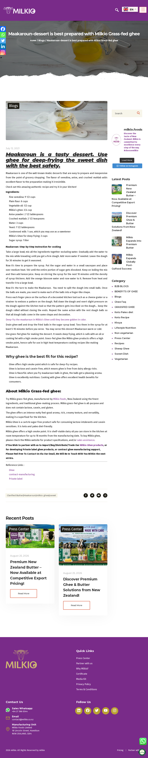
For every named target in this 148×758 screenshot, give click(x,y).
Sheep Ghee (122, 348)
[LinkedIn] (78, 710)
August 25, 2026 (19, 555)
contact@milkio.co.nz (23, 719)
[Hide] (1, 58)
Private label (15, 478)
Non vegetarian (124, 333)
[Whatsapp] (3, 35)
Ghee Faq (120, 302)
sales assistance (86, 440)
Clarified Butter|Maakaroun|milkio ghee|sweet (31, 495)
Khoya (118, 322)
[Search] (137, 113)
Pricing (120, 750)
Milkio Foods (59, 399)
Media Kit (81, 679)
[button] (117, 10)
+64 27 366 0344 (20, 711)
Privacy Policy (83, 684)
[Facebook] (3, 29)
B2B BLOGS (122, 286)
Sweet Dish (121, 353)
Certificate (81, 673)
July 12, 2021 (13, 148)
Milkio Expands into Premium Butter (134, 242)
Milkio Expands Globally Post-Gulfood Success (124, 261)
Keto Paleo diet (124, 312)
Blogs (41, 40)
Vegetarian (121, 359)
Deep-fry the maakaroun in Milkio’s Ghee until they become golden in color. (46, 319)
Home (33, 40)
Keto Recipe (122, 317)
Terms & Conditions (86, 689)
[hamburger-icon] (143, 10)
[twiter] (92, 495)
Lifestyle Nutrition (125, 327)
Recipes (119, 343)
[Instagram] (3, 52)
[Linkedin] (3, 46)
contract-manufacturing (22, 474)
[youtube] (99, 495)
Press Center (19, 529)
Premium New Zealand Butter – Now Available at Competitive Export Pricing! (28, 573)
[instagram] (105, 495)
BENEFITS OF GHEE (126, 291)
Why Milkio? (82, 668)
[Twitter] (3, 40)
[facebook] (86, 495)
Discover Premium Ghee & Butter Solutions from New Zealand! (124, 222)
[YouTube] (105, 710)
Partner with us (84, 663)
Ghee (11, 470)
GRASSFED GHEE (125, 307)
